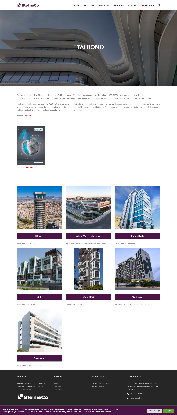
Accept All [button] (168, 411)
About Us (89, 6)
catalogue (28, 167)
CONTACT (133, 6)
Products (57, 386)
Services (119, 6)
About (56, 383)
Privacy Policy (103, 383)
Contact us (58, 389)
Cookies (101, 386)
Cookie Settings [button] (154, 411)
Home (76, 6)
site (31, 116)
